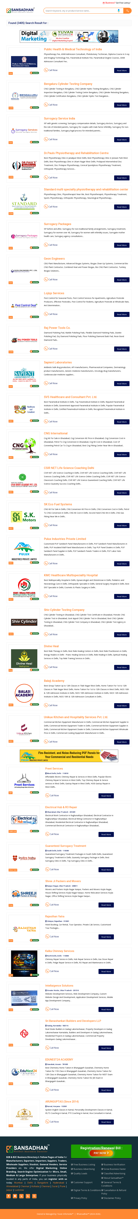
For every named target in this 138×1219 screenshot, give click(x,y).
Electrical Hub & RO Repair (61, 807)
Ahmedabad (12, 1186)
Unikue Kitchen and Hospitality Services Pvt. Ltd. (76, 717)
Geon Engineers (54, 258)
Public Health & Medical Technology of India (73, 49)
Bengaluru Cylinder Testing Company (68, 84)
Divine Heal (51, 646)
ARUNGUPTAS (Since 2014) (62, 1101)
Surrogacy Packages (57, 224)
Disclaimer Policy (112, 1198)
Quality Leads (80, 1173)
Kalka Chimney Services (59, 951)
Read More (122, 70)
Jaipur (9, 1189)
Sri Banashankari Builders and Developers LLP (73, 1021)
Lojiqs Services (54, 293)
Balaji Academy (54, 680)
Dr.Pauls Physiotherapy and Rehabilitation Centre (76, 153)
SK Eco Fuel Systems (58, 504)
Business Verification (114, 1164)
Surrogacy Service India (59, 118)
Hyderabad (58, 1182)
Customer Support (82, 1182)
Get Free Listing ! (117, 2)
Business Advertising (84, 1169)
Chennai (25, 1186)
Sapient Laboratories (58, 362)
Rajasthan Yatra (54, 916)
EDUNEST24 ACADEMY (59, 1059)
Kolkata (35, 1186)
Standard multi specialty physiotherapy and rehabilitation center (86, 189)
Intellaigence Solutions (59, 985)
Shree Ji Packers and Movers (63, 881)
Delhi (30, 1182)
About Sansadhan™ (113, 1177)
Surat (55, 1186)
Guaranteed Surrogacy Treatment (65, 845)
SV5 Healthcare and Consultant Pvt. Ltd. (70, 397)
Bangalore (42, 1182)
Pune (62, 1186)
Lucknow (19, 1189)
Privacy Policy (80, 1198)
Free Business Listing (84, 1164)
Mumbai (18, 1182)
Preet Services (54, 768)
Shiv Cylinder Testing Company (64, 610)
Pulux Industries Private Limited (65, 539)
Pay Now (100, 1153)
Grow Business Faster (114, 1169)
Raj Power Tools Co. (57, 327)
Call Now (52, 70)
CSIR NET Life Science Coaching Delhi (69, 468)
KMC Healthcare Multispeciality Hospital (71, 575)
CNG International (56, 433)
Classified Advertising (114, 1173)
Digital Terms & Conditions (87, 1190)
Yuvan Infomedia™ (65, 1214)
